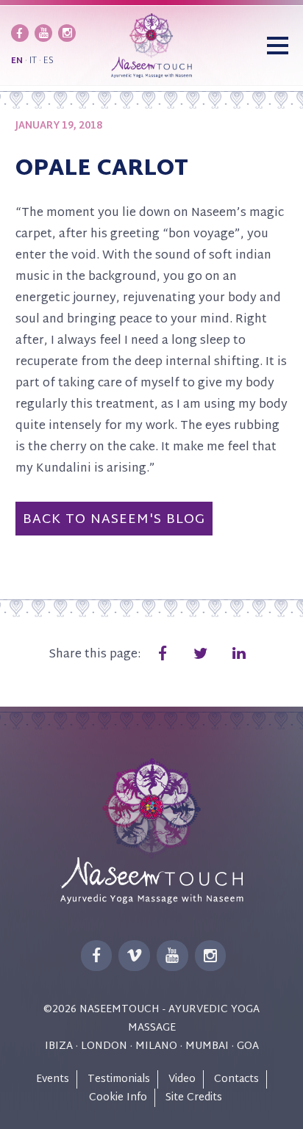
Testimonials (119, 1079)
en (17, 61)
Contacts (236, 1079)
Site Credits (193, 1098)
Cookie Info (118, 1098)
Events (52, 1079)
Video (182, 1079)
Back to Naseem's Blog (114, 520)
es (48, 61)
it (33, 61)
